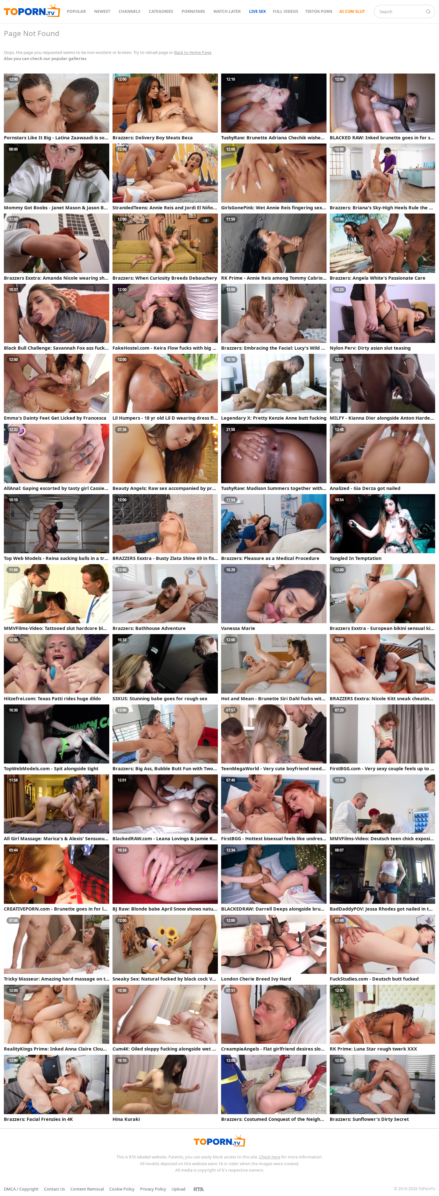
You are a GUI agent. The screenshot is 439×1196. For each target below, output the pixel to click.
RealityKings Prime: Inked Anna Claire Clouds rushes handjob (56, 1049)
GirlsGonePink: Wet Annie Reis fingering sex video (273, 207)
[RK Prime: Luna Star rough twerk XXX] (382, 1018)
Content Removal (87, 1189)
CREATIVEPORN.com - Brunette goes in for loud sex (56, 909)
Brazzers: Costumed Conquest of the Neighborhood (273, 1119)
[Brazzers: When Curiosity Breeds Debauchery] (165, 247)
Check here (269, 1157)
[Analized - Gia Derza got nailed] (382, 457)
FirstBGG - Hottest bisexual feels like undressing (273, 838)
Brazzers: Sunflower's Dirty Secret (369, 1119)
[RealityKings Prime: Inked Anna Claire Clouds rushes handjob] (56, 1018)
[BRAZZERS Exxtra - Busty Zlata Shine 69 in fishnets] (165, 527)
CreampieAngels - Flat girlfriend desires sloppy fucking (274, 1049)
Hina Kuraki (126, 1119)
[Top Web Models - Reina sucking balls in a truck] (56, 527)
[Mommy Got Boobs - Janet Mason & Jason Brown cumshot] (56, 177)
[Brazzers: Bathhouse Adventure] (165, 597)
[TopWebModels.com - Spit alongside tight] (56, 737)
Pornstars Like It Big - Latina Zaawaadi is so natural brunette (56, 137)
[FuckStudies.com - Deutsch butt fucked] (382, 948)
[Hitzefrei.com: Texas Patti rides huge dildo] (56, 667)
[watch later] (103, 79)
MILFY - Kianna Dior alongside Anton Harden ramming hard (381, 418)
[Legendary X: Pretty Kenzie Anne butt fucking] (274, 387)
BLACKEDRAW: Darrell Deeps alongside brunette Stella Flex (273, 909)
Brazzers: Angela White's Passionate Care (378, 278)
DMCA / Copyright (21, 1189)
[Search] (428, 11)
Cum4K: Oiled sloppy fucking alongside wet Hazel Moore (164, 1049)
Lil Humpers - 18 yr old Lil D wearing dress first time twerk (164, 418)
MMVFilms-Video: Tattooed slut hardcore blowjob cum (55, 628)
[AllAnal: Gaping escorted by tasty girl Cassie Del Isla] (56, 457)
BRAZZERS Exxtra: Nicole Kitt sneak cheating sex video (381, 698)
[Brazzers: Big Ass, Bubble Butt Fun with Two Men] (165, 737)
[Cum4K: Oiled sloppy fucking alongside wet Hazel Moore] (165, 1018)
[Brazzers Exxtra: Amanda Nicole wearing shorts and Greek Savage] (56, 247)
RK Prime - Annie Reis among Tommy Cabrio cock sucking (273, 278)
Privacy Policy (153, 1189)
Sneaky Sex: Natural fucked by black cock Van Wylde (165, 979)
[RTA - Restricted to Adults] (199, 1189)
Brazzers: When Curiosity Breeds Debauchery (164, 278)
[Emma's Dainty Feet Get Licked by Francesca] (56, 387)
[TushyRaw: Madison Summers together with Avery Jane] (274, 457)
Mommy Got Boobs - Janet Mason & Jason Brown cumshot (56, 207)
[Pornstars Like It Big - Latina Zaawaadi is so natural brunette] (56, 107)
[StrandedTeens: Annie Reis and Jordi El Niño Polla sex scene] (165, 177)
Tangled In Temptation (355, 558)
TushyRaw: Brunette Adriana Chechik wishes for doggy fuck (273, 137)
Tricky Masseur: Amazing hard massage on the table (56, 979)
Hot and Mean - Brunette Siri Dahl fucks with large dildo (272, 698)
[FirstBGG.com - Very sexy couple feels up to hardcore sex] (382, 737)
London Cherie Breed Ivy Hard (256, 979)
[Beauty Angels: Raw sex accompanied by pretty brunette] (165, 457)
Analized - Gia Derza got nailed (365, 488)
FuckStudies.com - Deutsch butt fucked (374, 979)
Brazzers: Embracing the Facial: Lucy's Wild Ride (273, 348)
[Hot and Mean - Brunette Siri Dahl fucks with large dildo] (274, 667)
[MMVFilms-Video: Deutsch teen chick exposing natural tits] (382, 807)
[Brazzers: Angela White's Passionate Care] (382, 247)
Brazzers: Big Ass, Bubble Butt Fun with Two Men (162, 768)
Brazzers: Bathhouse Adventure (149, 628)
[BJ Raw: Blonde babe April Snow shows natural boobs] (165, 877)
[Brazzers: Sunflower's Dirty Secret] (382, 1088)
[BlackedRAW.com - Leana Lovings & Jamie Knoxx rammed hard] (165, 807)
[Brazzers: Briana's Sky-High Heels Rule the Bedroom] (382, 177)
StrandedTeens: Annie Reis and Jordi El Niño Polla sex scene (164, 207)
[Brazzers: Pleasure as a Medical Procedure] (274, 527)
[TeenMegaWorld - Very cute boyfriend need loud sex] (274, 737)
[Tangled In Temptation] (382, 527)
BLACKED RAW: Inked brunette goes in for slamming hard (382, 137)
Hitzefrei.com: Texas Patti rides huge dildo (52, 698)
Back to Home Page (192, 52)
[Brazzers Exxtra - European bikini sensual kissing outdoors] (382, 597)
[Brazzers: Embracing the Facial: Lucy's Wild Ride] (274, 317)
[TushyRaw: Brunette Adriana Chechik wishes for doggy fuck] (274, 107)
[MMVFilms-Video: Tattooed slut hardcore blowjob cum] (56, 597)
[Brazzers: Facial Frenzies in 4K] (56, 1088)
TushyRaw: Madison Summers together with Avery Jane (271, 488)
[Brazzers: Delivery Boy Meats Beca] (165, 107)
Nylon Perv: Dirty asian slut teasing (370, 348)
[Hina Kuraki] (165, 1088)
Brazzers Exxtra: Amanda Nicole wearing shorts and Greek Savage (55, 278)
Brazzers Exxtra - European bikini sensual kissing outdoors (382, 628)
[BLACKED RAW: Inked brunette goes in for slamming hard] (382, 107)
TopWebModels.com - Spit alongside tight (51, 768)
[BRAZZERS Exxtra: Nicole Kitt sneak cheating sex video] (382, 667)
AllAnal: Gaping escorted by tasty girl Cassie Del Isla (56, 488)
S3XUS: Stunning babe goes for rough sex (159, 698)
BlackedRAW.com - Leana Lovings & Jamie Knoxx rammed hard (164, 838)
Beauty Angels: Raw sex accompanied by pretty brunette (164, 488)
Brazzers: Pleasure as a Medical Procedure (270, 558)
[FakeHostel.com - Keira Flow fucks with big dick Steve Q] (165, 317)
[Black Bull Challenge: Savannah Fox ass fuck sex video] (56, 317)
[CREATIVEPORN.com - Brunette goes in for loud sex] (56, 877)
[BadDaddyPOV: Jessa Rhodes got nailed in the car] (382, 877)
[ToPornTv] (32, 11)
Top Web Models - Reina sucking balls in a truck (55, 558)
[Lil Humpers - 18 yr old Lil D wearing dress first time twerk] (165, 387)
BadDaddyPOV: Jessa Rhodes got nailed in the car (382, 909)
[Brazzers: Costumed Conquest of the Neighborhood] (274, 1088)
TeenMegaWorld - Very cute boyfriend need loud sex (272, 768)
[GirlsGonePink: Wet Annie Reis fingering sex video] (274, 177)
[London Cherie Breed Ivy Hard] (274, 948)
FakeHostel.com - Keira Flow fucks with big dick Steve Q (164, 348)
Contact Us (54, 1189)
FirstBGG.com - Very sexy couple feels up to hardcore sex (381, 768)
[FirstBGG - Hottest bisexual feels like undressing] (274, 807)
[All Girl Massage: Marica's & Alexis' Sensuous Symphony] (56, 807)
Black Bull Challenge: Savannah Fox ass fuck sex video (56, 348)
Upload (178, 1189)
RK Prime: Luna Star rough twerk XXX (373, 1049)
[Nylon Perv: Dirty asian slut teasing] (382, 317)
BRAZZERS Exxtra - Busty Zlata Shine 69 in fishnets (164, 558)
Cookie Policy (122, 1189)
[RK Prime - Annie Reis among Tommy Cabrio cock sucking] (274, 247)
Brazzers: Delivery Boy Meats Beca (152, 137)
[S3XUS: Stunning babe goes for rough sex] (165, 667)
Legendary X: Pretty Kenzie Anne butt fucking (274, 418)
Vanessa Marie (238, 628)
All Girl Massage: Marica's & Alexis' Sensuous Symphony (55, 838)
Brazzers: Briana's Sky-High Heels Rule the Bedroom (382, 207)
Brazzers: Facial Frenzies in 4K (38, 1119)
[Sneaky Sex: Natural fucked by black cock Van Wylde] (165, 948)
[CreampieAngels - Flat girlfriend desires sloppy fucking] (274, 1018)
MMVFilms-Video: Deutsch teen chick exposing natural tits (381, 838)
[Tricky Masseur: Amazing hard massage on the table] (56, 948)
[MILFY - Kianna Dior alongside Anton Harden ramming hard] (382, 387)
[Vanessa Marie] (274, 597)
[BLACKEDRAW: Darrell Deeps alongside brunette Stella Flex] (274, 877)
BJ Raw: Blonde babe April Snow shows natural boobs (163, 909)
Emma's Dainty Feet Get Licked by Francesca (55, 418)
